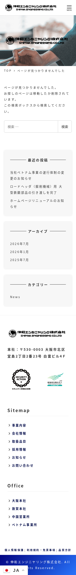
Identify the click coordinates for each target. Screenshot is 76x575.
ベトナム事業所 (24, 525)
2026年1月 (19, 252)
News (15, 297)
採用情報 (19, 449)
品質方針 (64, 550)
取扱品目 (19, 441)
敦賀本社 (19, 508)
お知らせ (19, 457)
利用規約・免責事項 (41, 550)
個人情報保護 (14, 550)
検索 (64, 126)
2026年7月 (19, 244)
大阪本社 (19, 500)
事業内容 (19, 425)
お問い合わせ (23, 465)
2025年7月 (19, 260)
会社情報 (19, 433)
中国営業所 (21, 516)
